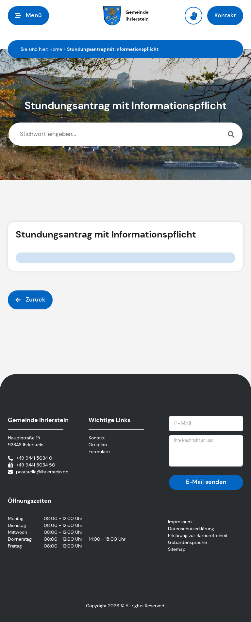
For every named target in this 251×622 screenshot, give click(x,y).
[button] (28, 15)
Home (55, 49)
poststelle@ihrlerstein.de (42, 472)
